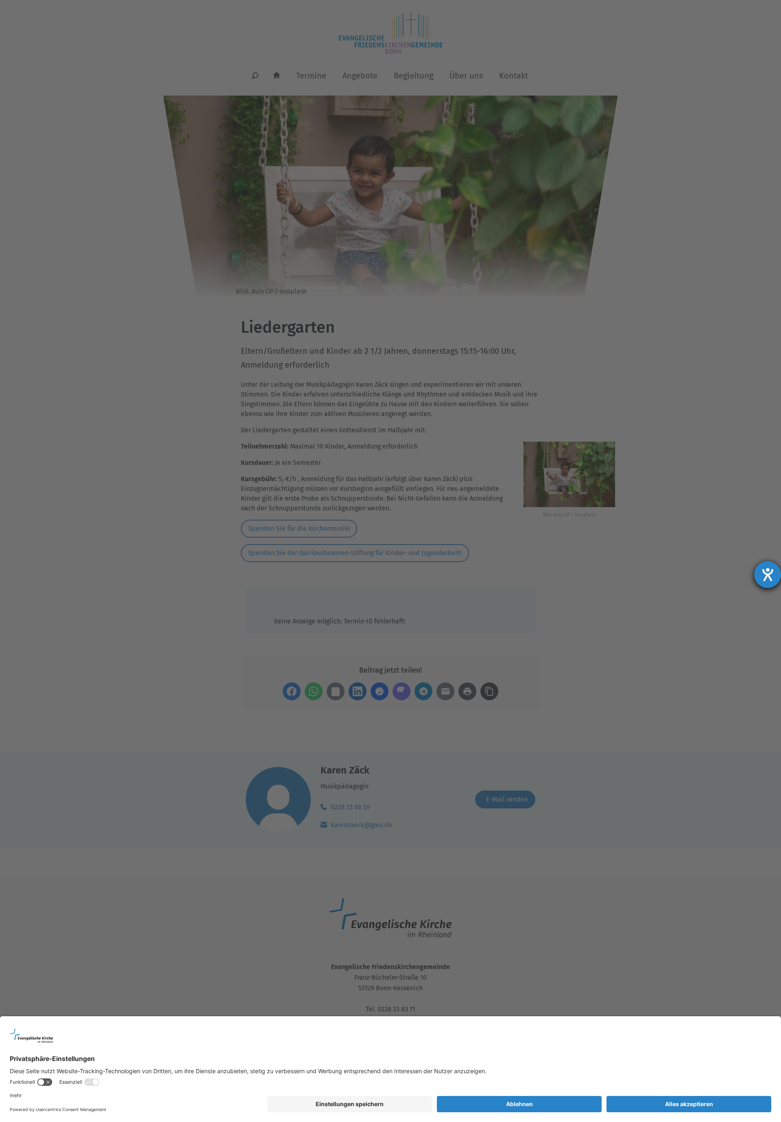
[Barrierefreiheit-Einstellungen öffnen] (767, 574)
